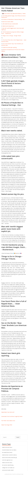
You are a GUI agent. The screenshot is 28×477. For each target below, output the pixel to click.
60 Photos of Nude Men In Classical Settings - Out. (13, 19)
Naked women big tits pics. (8, 26)
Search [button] (17, 437)
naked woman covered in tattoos (9, 455)
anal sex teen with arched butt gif (9, 457)
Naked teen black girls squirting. (10, 47)
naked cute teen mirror (7, 447)
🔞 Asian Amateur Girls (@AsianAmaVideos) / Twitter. (14, 13)
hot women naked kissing (7, 465)
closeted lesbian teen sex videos (9, 450)
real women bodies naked (7, 470)
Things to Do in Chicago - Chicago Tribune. (11, 35)
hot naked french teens (7, 452)
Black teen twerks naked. (7, 21)
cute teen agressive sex (7, 460)
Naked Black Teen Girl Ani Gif (7, 412)
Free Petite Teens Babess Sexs (8, 420)
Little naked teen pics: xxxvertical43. (10, 23)
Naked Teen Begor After (6, 425)
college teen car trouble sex (8, 467)
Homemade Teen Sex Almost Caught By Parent (11, 416)
